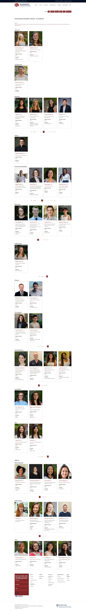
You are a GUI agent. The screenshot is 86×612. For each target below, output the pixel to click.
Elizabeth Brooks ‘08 (19, 368)
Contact (31, 578)
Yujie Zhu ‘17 (33, 440)
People (40, 574)
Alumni (40, 578)
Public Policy (17, 25)
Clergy (27, 24)
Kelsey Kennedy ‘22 (48, 114)
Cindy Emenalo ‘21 (63, 368)
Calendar (31, 586)
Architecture (20, 24)
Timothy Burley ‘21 (19, 557)
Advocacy (16, 24)
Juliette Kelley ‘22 (34, 114)
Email (16, 588)
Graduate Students (51, 582)
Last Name (17, 584)
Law (60, 24)
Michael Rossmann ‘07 (20, 153)
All (48, 11)
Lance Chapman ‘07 (34, 368)
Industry (56, 11)
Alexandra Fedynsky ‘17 (35, 480)
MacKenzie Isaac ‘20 (63, 184)
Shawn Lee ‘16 (62, 114)
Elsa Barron (17, 518)
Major (61, 11)
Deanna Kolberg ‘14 (63, 480)
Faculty (49, 580)
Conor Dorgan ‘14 (34, 298)
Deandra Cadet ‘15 (19, 480)
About (31, 574)
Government (48, 24)
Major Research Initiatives (50, 577)
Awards (31, 581)
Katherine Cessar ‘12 (48, 518)
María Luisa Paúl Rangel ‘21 (35, 407)
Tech (20, 25)
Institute (31, 576)
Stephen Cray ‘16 (19, 298)
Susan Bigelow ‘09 (19, 222)
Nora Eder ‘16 (33, 557)
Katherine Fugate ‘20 (63, 222)
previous (34, 131)
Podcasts (68, 580)
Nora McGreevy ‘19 (19, 407)
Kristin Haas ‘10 (33, 184)
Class (64, 11)
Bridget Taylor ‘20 (19, 261)
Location (52, 11)
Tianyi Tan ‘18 (18, 440)
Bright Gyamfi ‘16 (19, 184)
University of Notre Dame (24, 604)
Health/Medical (53, 24)
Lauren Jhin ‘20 (47, 480)
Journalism (57, 24)
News (68, 578)
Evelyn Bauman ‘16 (19, 47)
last (54, 131)
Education (37, 24)
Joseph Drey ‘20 (47, 222)
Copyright (16, 604)
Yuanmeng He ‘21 (48, 184)
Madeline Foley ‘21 (34, 47)
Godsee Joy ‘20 (18, 114)
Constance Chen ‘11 (19, 82)
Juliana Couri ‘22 (48, 368)
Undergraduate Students (50, 585)
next (52, 131)
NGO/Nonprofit (66, 24)
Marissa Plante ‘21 (19, 330)
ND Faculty (59, 576)
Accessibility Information (18, 608)
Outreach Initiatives (33, 580)
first (31, 131)
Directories (41, 576)
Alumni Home (69, 11)
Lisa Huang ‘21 (47, 557)
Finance (44, 24)
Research (50, 574)
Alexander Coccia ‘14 (63, 518)
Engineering (41, 24)
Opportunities (60, 574)
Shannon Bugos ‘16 (34, 518)
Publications (50, 579)
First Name (17, 580)
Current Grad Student (31, 24)
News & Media (68, 575)
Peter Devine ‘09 (33, 222)
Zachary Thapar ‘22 (34, 330)
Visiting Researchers (60, 578)
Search (70, 5)
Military (63, 24)
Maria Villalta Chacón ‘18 (64, 557)
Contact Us (26, 607)
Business (23, 24)
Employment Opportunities (32, 584)
